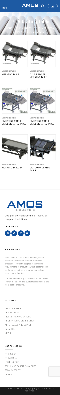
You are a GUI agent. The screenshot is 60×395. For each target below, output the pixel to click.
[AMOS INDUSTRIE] (30, 6)
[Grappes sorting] (14, 21)
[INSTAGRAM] (21, 233)
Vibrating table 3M (12, 167)
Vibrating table (10, 74)
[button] (4, 6)
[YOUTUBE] (27, 233)
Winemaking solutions (28, 28)
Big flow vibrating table (40, 169)
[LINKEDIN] (8, 233)
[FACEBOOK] (14, 233)
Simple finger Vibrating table (38, 75)
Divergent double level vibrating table (14, 122)
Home (9, 28)
